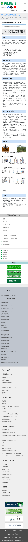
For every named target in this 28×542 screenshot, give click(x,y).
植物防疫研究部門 (5, 343)
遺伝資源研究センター (6, 354)
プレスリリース (5, 464)
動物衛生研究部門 (5, 346)
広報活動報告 (5, 466)
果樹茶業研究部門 (5, 330)
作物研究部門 (4, 322)
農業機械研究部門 (5, 319)
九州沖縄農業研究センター (10, 14)
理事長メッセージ (6, 377)
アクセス (4, 385)
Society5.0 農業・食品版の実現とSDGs (11, 414)
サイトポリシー (7, 530)
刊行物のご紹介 (5, 469)
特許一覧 (5, 254)
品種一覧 (5, 256)
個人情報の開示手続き (7, 540)
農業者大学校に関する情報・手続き (12, 537)
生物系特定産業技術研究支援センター (10, 362)
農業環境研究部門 (5, 340)
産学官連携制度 (5, 430)
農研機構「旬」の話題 (7, 474)
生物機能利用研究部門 (6, 337)
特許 (3, 445)
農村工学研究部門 (5, 316)
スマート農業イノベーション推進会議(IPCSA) (13, 456)
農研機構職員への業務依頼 (8, 432)
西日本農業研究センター (7, 311)
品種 (3, 442)
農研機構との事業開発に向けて (9, 440)
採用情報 (5, 258)
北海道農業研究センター (7, 302)
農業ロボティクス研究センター (8, 351)
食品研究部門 (4, 327)
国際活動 (4, 393)
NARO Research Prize (7, 408)
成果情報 (4, 411)
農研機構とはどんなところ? (8, 380)
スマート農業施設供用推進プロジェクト (11, 453)
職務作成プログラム (6, 448)
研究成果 (5, 252)
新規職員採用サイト (6, 495)
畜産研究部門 (4, 325)
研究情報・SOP (7, 397)
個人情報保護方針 (19, 540)
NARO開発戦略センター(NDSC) (8, 295)
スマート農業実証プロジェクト (9, 416)
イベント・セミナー (6, 479)
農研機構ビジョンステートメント (10, 387)
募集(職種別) (5, 490)
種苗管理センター (5, 360)
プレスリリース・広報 (8, 460)
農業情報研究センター (6, 348)
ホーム (2, 14)
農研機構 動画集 (5, 477)
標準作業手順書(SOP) (7, 421)
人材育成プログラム (6, 492)
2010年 (18, 15)
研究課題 (4, 401)
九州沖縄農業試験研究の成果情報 (9, 15)
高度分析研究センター (6, 357)
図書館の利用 (5, 390)
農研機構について (7, 374)
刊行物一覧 (5, 250)
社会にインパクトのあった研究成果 (10, 406)
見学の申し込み (5, 472)
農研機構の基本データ (7, 382)
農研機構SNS (5, 482)
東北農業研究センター (6, 305)
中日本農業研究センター (7, 308)
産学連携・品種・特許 (8, 426)
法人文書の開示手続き (12, 534)
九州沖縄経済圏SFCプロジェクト (10, 419)
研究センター (11, 298)
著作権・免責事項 (17, 530)
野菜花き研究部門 (5, 335)
